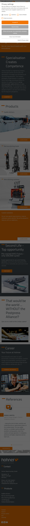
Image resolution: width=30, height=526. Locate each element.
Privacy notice (25, 40)
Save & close (15, 27)
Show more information (15, 37)
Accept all (15, 22)
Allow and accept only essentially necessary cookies (15, 32)
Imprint (19, 40)
